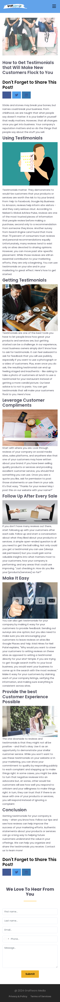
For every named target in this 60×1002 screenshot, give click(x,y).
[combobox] (6, 939)
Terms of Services (40, 996)
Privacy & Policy (18, 996)
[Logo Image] (15, 6)
